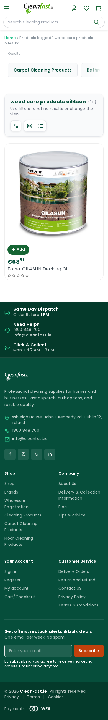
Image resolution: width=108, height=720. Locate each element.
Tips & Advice (72, 515)
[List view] (40, 125)
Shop (9, 483)
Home (10, 37)
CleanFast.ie (34, 691)
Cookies (56, 697)
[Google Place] (36, 454)
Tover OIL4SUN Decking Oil (37, 269)
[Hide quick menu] (102, 700)
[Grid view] (29, 125)
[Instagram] (23, 454)
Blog (62, 507)
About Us (67, 483)
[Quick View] (54, 237)
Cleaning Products (22, 515)
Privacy (11, 697)
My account (16, 588)
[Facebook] (10, 454)
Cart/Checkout (19, 597)
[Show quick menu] (97, 713)
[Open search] (96, 22)
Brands (11, 492)
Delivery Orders (73, 571)
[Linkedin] (49, 454)
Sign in (10, 571)
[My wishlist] (86, 8)
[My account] (74, 8)
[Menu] (6, 8)
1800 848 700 (25, 430)
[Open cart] (98, 8)
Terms (33, 697)
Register (12, 580)
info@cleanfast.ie (30, 438)
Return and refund (76, 580)
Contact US (69, 588)
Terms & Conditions (78, 605)
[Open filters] (15, 125)
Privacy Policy (72, 597)
